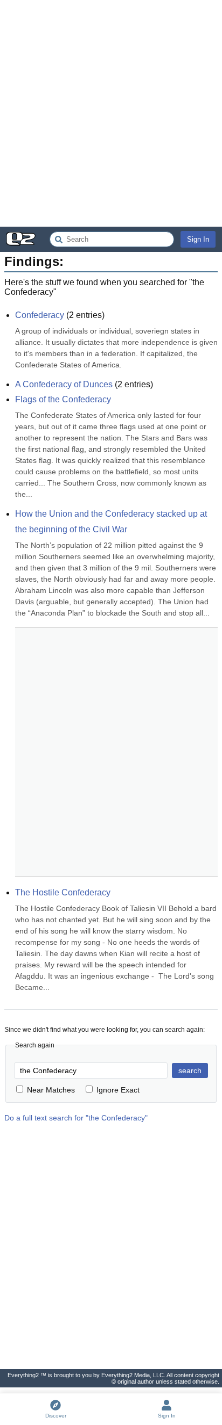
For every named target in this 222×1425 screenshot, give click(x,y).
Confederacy (39, 315)
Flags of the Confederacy (63, 399)
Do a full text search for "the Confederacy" (76, 1117)
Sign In (198, 239)
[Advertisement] (111, 113)
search (190, 1070)
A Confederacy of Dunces (64, 384)
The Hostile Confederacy (62, 892)
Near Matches (51, 1090)
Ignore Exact (118, 1090)
